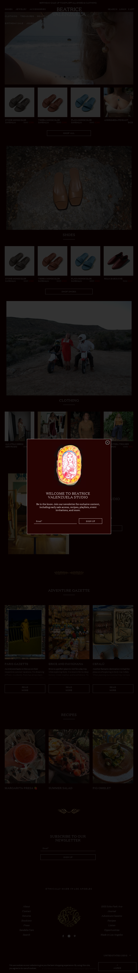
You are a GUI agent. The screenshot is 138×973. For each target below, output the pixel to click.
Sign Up (90, 521)
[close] (107, 442)
